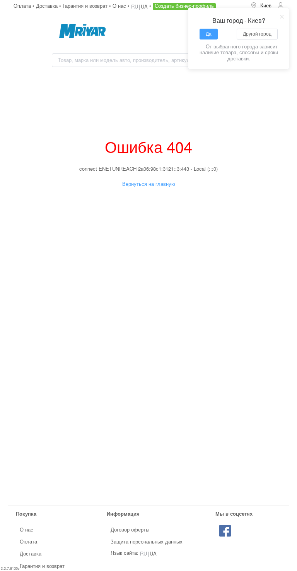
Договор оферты (130, 529)
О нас (120, 5)
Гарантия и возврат (86, 5)
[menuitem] (261, 6)
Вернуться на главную (148, 183)
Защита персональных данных (147, 541)
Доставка (47, 5)
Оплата (23, 5)
